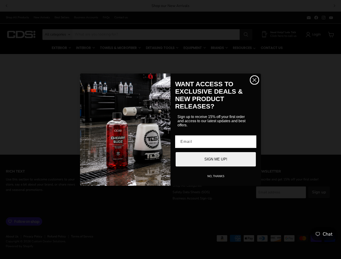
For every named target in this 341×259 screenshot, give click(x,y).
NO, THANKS (215, 176)
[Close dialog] (254, 80)
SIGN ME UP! (215, 159)
